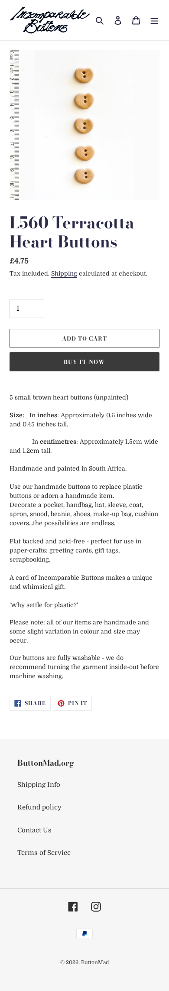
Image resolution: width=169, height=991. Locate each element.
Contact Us (34, 830)
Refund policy (39, 807)
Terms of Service (44, 853)
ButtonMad (95, 962)
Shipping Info (38, 785)
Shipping (64, 273)
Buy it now (84, 361)
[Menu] (154, 20)
